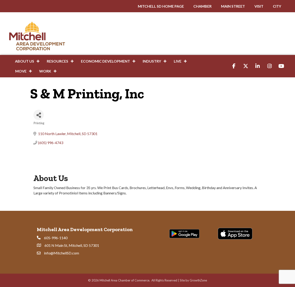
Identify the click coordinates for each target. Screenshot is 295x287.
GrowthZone (198, 280)
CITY (277, 6)
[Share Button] (38, 115)
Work (45, 71)
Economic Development (105, 61)
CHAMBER (202, 6)
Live (177, 61)
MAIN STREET (233, 6)
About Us (24, 61)
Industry (152, 61)
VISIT (258, 6)
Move (21, 71)
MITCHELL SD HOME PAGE (161, 6)
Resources (57, 61)
